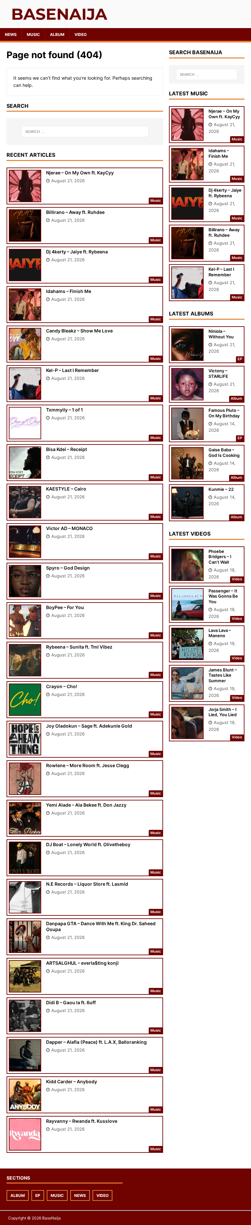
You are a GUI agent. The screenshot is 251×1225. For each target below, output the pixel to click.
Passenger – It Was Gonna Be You (223, 596)
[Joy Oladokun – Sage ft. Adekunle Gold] (25, 751)
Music (33, 34)
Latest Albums (191, 313)
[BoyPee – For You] (25, 632)
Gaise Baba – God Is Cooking (224, 452)
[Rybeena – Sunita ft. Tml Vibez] (25, 672)
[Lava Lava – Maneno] (187, 655)
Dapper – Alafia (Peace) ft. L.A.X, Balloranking (96, 1042)
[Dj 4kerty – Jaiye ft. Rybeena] (25, 277)
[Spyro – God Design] (25, 593)
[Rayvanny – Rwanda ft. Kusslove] (25, 1146)
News (11, 34)
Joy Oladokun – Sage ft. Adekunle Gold (89, 726)
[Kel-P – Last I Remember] (25, 395)
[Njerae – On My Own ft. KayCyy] (25, 198)
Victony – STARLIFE (218, 373)
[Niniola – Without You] (187, 356)
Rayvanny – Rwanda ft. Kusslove (81, 1121)
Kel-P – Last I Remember (72, 370)
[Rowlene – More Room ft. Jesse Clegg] (25, 790)
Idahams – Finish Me (68, 291)
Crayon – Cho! (61, 686)
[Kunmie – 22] (187, 514)
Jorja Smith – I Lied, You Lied (223, 712)
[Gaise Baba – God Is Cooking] (187, 474)
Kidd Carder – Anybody (71, 1081)
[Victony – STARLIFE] (187, 395)
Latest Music (188, 93)
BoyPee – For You (65, 607)
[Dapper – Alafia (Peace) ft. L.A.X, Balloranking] (25, 1067)
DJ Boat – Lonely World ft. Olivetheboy (88, 844)
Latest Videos (189, 533)
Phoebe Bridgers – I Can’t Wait (220, 557)
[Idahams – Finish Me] (25, 316)
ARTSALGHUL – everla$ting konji (82, 963)
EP (37, 1195)
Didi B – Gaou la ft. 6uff (71, 1002)
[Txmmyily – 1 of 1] (25, 435)
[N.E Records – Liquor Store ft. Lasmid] (25, 909)
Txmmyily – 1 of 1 (64, 409)
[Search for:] (84, 131)
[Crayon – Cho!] (25, 711)
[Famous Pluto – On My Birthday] (187, 435)
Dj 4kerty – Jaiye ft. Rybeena (77, 251)
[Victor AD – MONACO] (25, 553)
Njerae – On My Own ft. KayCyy (80, 172)
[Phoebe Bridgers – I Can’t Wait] (187, 576)
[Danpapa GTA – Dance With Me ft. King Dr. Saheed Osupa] (25, 948)
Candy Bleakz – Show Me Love (79, 330)
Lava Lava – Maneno (220, 633)
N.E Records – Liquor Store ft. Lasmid (87, 884)
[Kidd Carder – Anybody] (25, 1106)
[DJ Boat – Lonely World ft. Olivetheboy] (25, 869)
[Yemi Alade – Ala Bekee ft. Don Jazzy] (25, 830)
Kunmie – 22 (221, 489)
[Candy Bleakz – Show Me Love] (25, 356)
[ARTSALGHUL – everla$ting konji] (25, 988)
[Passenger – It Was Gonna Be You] (187, 616)
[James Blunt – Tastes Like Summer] (187, 695)
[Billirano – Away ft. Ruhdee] (25, 237)
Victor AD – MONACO (69, 528)
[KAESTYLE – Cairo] (25, 514)
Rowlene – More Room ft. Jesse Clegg (87, 765)
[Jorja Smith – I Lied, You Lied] (187, 734)
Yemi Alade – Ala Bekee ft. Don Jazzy (86, 805)
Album (57, 34)
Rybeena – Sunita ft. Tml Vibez (79, 647)
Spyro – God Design (68, 568)
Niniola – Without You (221, 334)
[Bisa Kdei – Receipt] (25, 474)
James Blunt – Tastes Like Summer (223, 675)
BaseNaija (51, 1218)
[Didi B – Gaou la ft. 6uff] (25, 1027)
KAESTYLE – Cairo (66, 489)
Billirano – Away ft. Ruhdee (75, 212)
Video (81, 34)
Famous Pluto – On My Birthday (224, 413)
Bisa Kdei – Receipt (66, 449)
